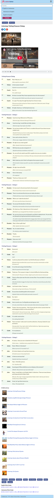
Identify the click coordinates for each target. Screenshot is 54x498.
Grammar (11, 479)
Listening (5, 22)
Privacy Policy (17, 496)
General (10, 482)
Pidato (25, 479)
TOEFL (4, 482)
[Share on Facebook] (2, 30)
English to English (7, 14)
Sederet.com (4, 496)
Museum (12, 22)
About (12, 496)
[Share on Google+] (7, 30)
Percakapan (32, 479)
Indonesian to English (8, 11)
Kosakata (19, 479)
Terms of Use (23, 496)
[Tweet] (5, 30)
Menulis (40, 479)
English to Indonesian (8, 8)
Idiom (45, 479)
